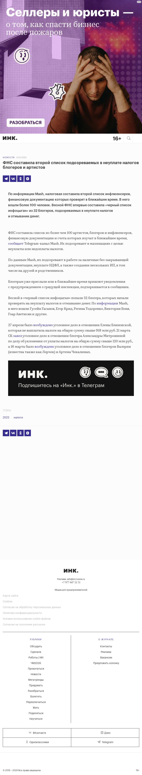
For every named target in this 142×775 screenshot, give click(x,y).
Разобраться (36, 691)
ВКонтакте (39, 733)
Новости (9, 157)
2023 (6, 417)
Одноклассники (39, 742)
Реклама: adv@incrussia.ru (71, 579)
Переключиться (36, 702)
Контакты (106, 646)
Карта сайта (10, 596)
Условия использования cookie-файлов (26, 619)
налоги (18, 417)
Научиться (35, 719)
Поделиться (36, 713)
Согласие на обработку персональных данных (32, 607)
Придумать (36, 685)
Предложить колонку (106, 663)
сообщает (15, 243)
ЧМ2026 (36, 663)
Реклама (106, 652)
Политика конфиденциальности (22, 613)
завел (17, 336)
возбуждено (43, 325)
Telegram (107, 742)
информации (107, 303)
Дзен (107, 733)
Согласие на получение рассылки (24, 624)
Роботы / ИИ (35, 657)
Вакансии (106, 657)
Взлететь (36, 696)
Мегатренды (36, 680)
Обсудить (36, 646)
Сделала (36, 652)
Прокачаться (36, 669)
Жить (36, 708)
